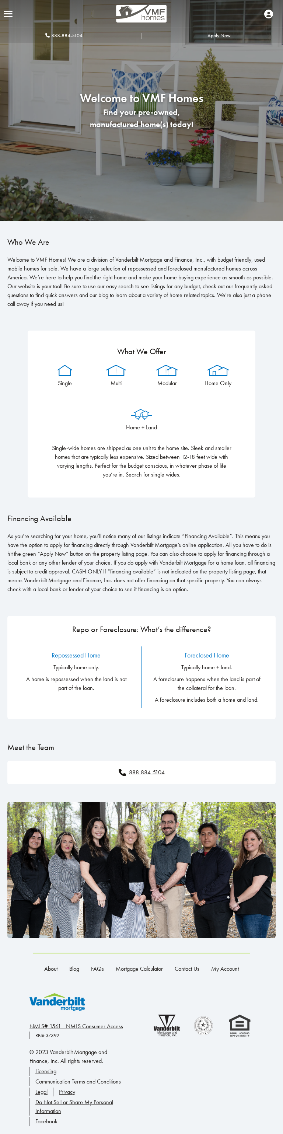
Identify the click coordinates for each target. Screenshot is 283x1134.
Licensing (45, 1071)
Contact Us (187, 969)
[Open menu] (8, 14)
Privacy (67, 1092)
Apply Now (219, 35)
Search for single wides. (153, 474)
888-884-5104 (67, 35)
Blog (74, 969)
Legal (41, 1092)
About (50, 969)
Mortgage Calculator (139, 969)
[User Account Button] (268, 14)
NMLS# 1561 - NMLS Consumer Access (76, 1026)
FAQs (97, 969)
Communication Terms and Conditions (78, 1081)
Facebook (46, 1121)
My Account (225, 969)
